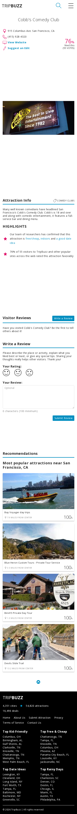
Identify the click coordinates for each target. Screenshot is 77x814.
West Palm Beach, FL (16, 762)
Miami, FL (46, 792)
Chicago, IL (47, 788)
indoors (45, 238)
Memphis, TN (11, 758)
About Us (19, 717)
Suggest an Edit (19, 48)
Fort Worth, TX (12, 785)
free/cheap (32, 238)
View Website (17, 42)
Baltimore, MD (12, 792)
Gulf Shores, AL (12, 744)
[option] (38, 118)
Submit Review (63, 418)
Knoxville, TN (11, 751)
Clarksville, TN (11, 747)
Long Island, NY (12, 781)
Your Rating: (12, 366)
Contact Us (34, 722)
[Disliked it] (29, 372)
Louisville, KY (48, 758)
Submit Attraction (40, 717)
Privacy (58, 717)
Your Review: (12, 382)
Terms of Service (13, 722)
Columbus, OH (12, 736)
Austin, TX (46, 796)
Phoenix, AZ (47, 751)
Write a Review (63, 318)
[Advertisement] (38, 74)
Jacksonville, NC (50, 762)
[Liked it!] (6, 372)
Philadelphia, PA (50, 799)
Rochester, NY (12, 796)
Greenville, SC (11, 799)
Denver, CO (47, 781)
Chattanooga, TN (13, 754)
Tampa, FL (47, 740)
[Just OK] (17, 372)
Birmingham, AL (13, 740)
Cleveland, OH (11, 778)
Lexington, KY (11, 774)
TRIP (12, 6)
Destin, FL (46, 785)
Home (6, 717)
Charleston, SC (49, 778)
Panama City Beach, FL (54, 754)
